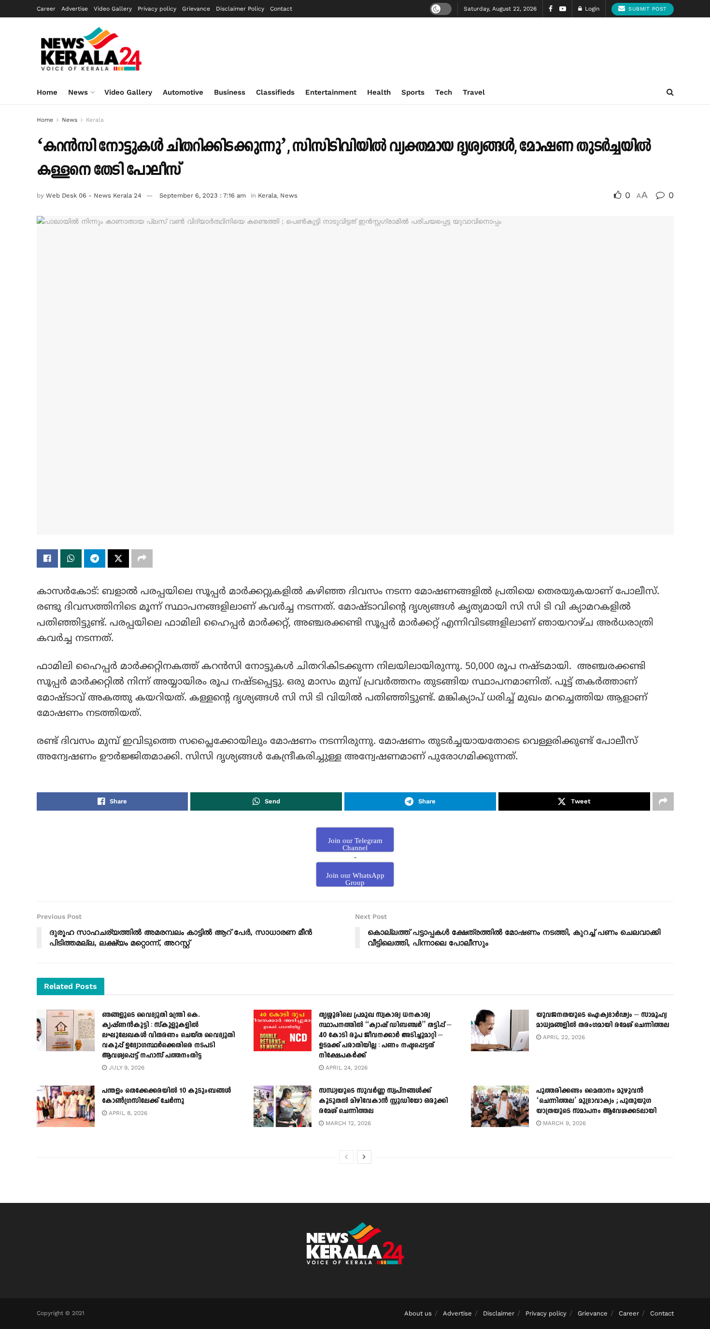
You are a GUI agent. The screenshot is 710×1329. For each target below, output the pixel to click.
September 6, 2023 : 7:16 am (202, 195)
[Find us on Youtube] (562, 9)
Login (591, 8)
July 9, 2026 (125, 1067)
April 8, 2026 (127, 1113)
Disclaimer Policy (240, 8)
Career (46, 8)
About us (418, 1313)
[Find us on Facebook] (551, 9)
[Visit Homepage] (91, 49)
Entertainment (330, 92)
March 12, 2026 (347, 1123)
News (78, 92)
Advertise (74, 8)
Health (379, 92)
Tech (443, 92)
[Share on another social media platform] (142, 558)
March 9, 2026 (563, 1123)
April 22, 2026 (563, 1037)
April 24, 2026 (346, 1067)
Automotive (183, 92)
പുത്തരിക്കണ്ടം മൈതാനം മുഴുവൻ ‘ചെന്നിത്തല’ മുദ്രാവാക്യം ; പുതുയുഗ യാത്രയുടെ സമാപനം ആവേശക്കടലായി (596, 1100)
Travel (474, 92)
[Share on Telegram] (94, 558)
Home (47, 92)
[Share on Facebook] (47, 558)
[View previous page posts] (346, 1157)
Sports (413, 92)
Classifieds (275, 92)
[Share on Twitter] (118, 558)
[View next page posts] (364, 1157)
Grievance (196, 8)
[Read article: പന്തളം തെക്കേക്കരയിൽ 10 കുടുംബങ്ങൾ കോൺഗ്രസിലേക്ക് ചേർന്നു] (66, 1106)
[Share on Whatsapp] (71, 558)
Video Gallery (113, 8)
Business (229, 92)
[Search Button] (670, 92)
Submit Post (646, 9)
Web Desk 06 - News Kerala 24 (94, 195)
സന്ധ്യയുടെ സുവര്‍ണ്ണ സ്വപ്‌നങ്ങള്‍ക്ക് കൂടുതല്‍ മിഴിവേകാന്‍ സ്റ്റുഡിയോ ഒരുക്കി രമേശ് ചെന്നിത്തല (383, 1100)
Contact (281, 8)
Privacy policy (157, 8)
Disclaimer (498, 1313)
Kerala (95, 119)
